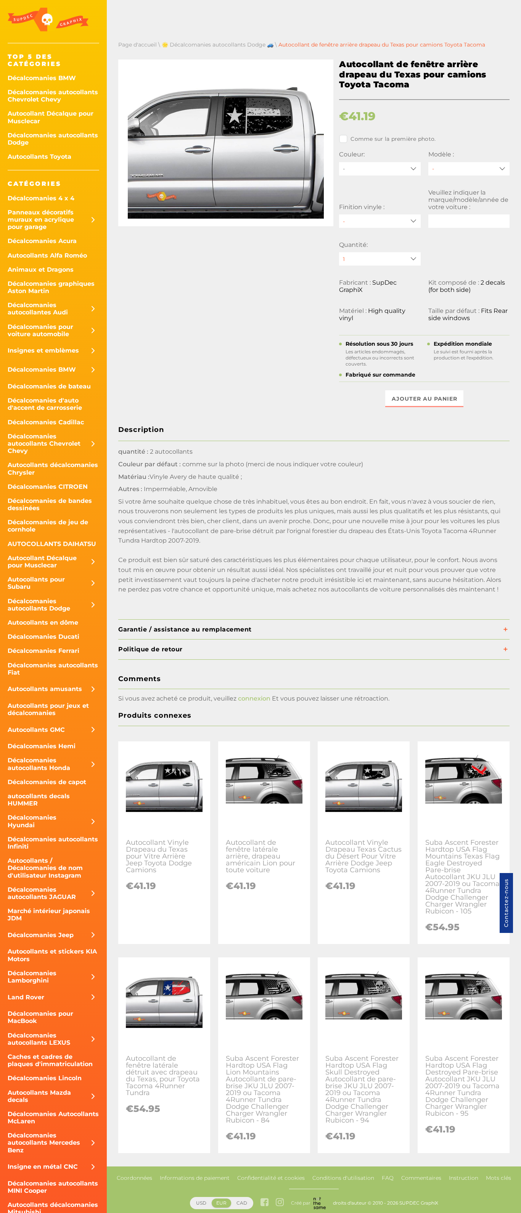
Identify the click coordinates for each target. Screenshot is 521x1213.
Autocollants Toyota (39, 156)
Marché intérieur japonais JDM (49, 914)
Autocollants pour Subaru (36, 583)
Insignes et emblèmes (43, 350)
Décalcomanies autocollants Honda (39, 764)
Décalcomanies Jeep (41, 935)
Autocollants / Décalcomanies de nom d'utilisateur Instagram (45, 868)
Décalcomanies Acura (42, 241)
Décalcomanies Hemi (42, 746)
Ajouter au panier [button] (424, 398)
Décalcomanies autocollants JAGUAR (42, 893)
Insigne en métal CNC (43, 1166)
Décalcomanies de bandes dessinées (50, 504)
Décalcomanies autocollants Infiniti (53, 843)
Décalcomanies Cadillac (46, 422)
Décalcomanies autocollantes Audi (38, 308)
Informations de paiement (195, 1177)
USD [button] (201, 1203)
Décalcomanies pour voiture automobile (40, 330)
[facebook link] (264, 1203)
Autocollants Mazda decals (39, 1096)
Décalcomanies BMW (42, 78)
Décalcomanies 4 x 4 (41, 198)
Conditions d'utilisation (343, 1177)
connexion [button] (254, 698)
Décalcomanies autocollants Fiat (53, 669)
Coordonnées (134, 1177)
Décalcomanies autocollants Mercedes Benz (44, 1142)
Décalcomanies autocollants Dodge (53, 139)
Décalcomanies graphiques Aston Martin (51, 287)
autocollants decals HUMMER (39, 800)
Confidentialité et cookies (271, 1177)
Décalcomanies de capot (47, 782)
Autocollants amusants (45, 689)
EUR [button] (221, 1203)
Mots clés (498, 1177)
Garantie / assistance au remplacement (185, 629)
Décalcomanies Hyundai (32, 821)
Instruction (463, 1177)
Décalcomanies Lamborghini (32, 977)
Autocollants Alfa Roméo (47, 255)
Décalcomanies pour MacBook (40, 1017)
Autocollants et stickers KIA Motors (52, 955)
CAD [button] (241, 1203)
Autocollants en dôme (43, 622)
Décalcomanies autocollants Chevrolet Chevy (53, 96)
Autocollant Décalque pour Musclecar (50, 117)
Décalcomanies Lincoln (45, 1078)
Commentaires (421, 1177)
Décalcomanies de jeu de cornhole (48, 526)
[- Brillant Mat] (379, 221)
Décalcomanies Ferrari (43, 650)
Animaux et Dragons (41, 269)
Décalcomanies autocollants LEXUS (39, 1039)
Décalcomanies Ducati (43, 636)
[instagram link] (280, 1203)
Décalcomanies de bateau (49, 386)
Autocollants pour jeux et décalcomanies (48, 709)
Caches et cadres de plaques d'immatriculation (50, 1060)
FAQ (388, 1177)
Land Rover (26, 997)
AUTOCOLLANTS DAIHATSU (52, 544)
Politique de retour (150, 649)
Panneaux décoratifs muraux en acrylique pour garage (41, 219)
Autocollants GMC (36, 729)
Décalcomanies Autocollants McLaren (53, 1117)
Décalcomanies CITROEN (48, 486)
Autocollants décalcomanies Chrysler (53, 468)
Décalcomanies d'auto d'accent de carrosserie (45, 404)
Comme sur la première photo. (393, 138)
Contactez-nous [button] (506, 903)
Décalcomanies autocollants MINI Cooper (53, 1187)
